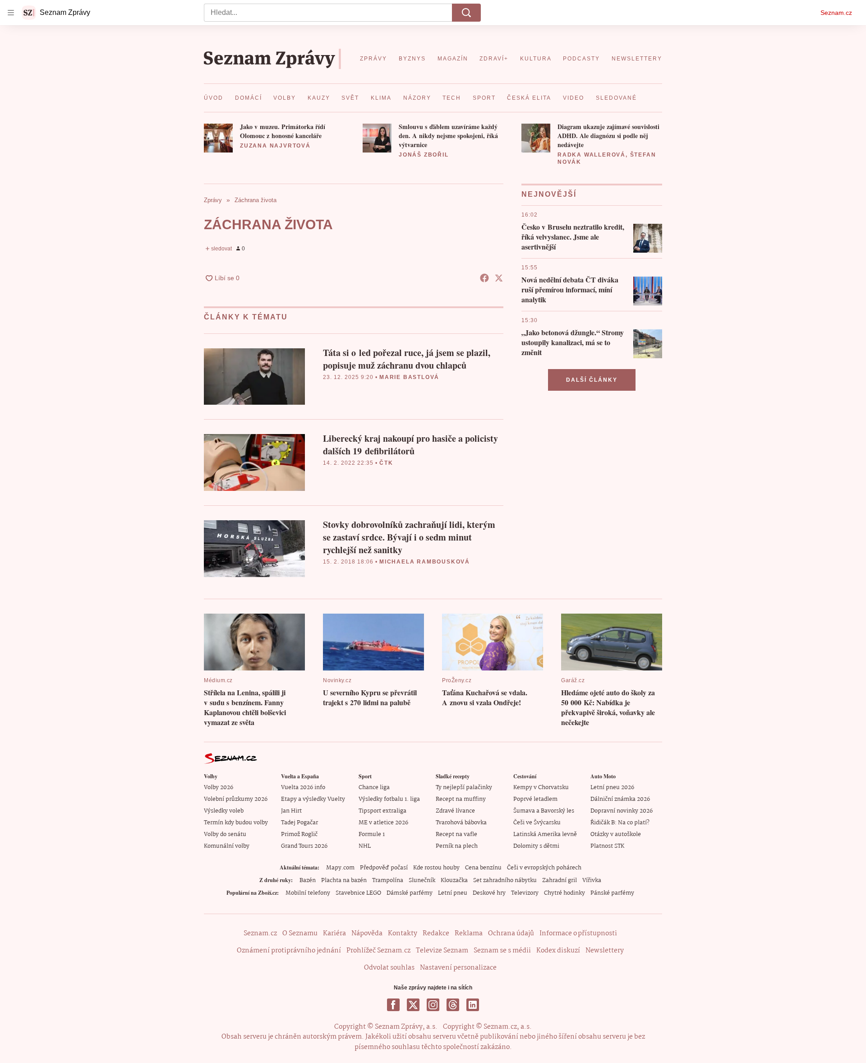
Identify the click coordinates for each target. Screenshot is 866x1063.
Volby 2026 (218, 787)
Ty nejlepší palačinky (464, 787)
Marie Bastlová (409, 377)
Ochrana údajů (511, 933)
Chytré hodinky (564, 893)
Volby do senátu (225, 834)
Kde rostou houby (436, 868)
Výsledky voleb (224, 811)
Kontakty (402, 933)
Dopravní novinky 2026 (621, 811)
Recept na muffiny (461, 799)
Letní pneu (452, 893)
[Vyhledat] (466, 13)
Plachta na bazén (344, 880)
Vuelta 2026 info (303, 787)
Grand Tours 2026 (304, 846)
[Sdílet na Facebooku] (484, 277)
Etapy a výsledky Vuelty (313, 799)
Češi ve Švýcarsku (537, 822)
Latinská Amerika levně (545, 834)
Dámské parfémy (410, 893)
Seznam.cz (836, 12)
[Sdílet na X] (498, 277)
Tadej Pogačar (299, 822)
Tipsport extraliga (382, 811)
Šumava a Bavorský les (543, 811)
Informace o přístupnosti (578, 933)
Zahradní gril (559, 880)
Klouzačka (454, 880)
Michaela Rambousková (424, 562)
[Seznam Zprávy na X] (413, 1004)
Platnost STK (607, 846)
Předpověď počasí (384, 868)
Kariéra (334, 933)
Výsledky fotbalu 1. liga (389, 799)
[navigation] (11, 12)
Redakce (436, 933)
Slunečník (422, 880)
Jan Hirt (291, 811)
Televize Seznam (442, 950)
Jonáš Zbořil (424, 155)
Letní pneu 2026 (612, 787)
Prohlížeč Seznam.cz (378, 950)
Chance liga (374, 787)
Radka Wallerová (591, 155)
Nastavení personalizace (458, 967)
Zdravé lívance (455, 811)
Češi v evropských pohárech (544, 868)
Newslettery (604, 950)
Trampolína (387, 880)
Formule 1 (372, 834)
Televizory (525, 893)
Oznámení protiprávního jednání (289, 950)
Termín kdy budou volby (236, 822)
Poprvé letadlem (535, 799)
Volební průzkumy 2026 (235, 799)
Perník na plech (457, 846)
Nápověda (366, 933)
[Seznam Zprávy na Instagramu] (433, 1004)
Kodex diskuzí (558, 950)
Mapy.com (340, 868)
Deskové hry (489, 893)
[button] (218, 138)
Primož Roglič (299, 834)
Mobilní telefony (308, 893)
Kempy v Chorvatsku (541, 787)
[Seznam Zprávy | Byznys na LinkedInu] (472, 1004)
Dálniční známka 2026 (620, 799)
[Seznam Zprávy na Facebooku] (393, 1004)
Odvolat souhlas (389, 967)
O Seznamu (300, 933)
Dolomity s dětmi (536, 846)
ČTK (386, 463)
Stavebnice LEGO (358, 893)
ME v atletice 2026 (383, 822)
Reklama (469, 933)
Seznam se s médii (502, 950)
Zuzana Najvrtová (275, 146)
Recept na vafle (456, 834)
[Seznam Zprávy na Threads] (453, 1004)
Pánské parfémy (612, 893)
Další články (591, 380)
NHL (365, 846)
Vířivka (591, 880)
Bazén (307, 880)
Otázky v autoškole (615, 834)
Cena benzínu (483, 868)
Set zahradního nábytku (505, 880)
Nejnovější (548, 194)
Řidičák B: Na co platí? (620, 822)
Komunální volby (226, 846)
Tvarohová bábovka (461, 822)
